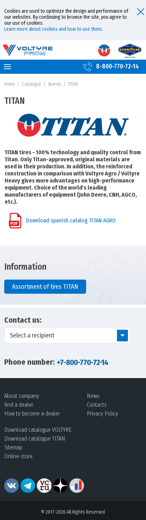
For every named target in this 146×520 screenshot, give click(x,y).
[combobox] (67, 335)
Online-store (18, 456)
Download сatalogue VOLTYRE (38, 429)
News (93, 396)
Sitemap (13, 447)
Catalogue (31, 84)
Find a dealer (18, 404)
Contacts (97, 404)
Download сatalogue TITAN (34, 438)
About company (21, 396)
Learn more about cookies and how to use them (53, 29)
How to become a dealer (32, 413)
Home (9, 84)
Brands (54, 84)
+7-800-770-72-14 (82, 362)
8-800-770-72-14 (117, 66)
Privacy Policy (102, 413)
